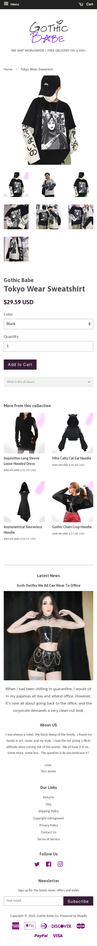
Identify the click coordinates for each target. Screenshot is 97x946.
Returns (48, 797)
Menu (14, 4)
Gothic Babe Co (47, 916)
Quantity (11, 337)
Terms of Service (48, 839)
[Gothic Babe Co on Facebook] (48, 865)
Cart (89, 3)
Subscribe (78, 901)
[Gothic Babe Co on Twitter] (37, 865)
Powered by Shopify (73, 916)
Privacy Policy (48, 825)
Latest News (48, 575)
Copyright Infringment (48, 818)
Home (8, 69)
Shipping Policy (48, 811)
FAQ (48, 804)
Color (8, 314)
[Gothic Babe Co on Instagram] (60, 865)
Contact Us (48, 832)
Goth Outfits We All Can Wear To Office (49, 585)
